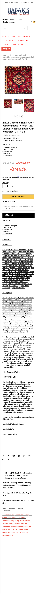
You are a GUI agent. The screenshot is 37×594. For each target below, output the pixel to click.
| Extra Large (15, 475)
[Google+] (12, 208)
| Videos (19, 485)
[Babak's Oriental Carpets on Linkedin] (29, 456)
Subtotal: (5, 191)
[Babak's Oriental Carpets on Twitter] (8, 456)
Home (4, 55)
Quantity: (5, 183)
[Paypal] (20, 508)
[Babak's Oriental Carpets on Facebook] (3, 456)
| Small (22, 473)
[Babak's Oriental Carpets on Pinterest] (24, 456)
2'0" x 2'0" (12, 201)
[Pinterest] (9, 208)
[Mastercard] (12, 508)
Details (9, 215)
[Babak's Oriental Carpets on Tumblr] (3, 460)
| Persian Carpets (9, 482)
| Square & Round (19, 478)
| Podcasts (26, 485)
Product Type (8, 141)
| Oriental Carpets (23, 482)
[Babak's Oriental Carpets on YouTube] (13, 456)
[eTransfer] (6, 510)
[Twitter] (6, 208)
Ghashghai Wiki (8, 429)
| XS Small (15, 473)
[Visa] (4, 508)
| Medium (28, 473)
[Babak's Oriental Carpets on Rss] (8, 460)
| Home (8, 473)
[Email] (32, 207)
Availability (7, 138)
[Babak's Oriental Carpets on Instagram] (19, 456)
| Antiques (24, 475)
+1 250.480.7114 (27, 2)
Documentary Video (9, 434)
